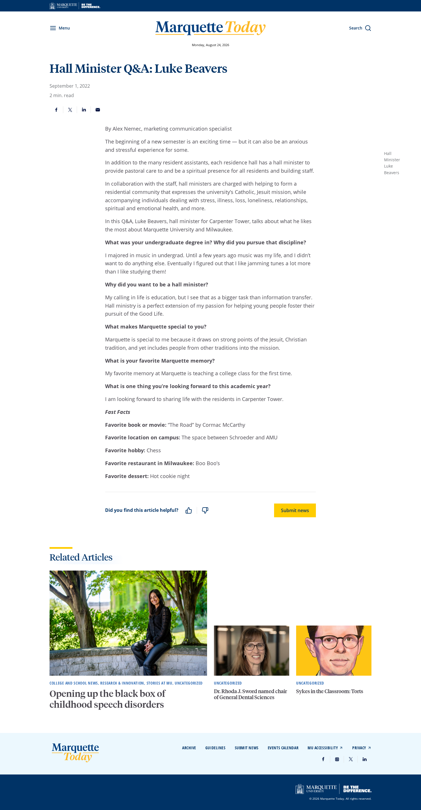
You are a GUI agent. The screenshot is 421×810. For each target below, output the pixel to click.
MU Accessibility (323, 747)
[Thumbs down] (205, 510)
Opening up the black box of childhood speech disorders (107, 699)
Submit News (247, 747)
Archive (189, 747)
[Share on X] (70, 109)
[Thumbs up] (188, 510)
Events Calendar (283, 747)
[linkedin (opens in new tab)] (364, 759)
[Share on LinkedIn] (84, 109)
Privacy (359, 747)
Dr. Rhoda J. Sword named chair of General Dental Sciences (250, 694)
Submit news (295, 510)
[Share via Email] (98, 109)
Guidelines (215, 747)
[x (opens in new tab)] (351, 759)
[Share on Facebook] (56, 109)
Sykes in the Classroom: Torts (329, 691)
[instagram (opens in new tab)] (337, 759)
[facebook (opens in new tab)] (323, 759)
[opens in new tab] (75, 5)
